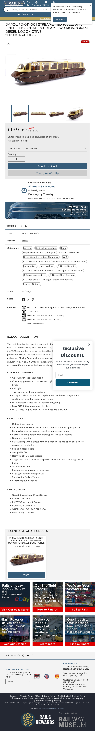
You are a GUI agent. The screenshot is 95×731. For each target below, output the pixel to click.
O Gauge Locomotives (34, 275)
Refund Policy (78, 696)
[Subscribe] (29, 681)
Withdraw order (37, 698)
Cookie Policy (64, 696)
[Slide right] (87, 113)
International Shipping (73, 698)
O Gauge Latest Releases (70, 270)
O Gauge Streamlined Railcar (57, 279)
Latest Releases (78, 261)
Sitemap (57, 700)
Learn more (60, 19)
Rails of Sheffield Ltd (45, 708)
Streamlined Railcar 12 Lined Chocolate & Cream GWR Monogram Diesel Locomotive (26, 540)
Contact (13, 696)
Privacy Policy (48, 696)
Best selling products (46, 247)
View (26, 575)
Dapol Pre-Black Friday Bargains (39, 252)
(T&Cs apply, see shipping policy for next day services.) (51, 198)
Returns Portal (20, 698)
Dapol (22, 35)
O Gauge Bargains (67, 266)
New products (47, 266)
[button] (28, 4)
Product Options (31, 284)
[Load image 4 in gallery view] (74, 113)
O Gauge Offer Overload (62, 275)
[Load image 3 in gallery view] (56, 113)
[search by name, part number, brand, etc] (6, 9)
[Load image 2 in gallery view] (38, 113)
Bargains (27, 247)
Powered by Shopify (58, 708)
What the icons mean (36, 323)
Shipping (29, 136)
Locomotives (29, 266)
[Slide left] (8, 113)
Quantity (12, 154)
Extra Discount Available (35, 261)
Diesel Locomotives (69, 252)
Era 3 (65, 257)
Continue (72, 382)
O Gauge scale (30, 279)
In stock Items (59, 261)
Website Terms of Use (30, 696)
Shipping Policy (54, 698)
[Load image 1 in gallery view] (20, 113)
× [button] (90, 5)
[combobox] (47, 9)
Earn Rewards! (47, 18)
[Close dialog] (89, 344)
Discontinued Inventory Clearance (41, 257)
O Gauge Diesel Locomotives (38, 270)
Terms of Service (43, 700)
